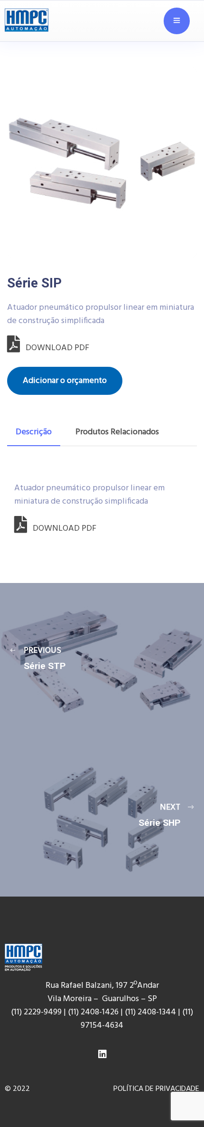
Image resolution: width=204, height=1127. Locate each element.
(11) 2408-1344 (151, 1012)
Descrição (34, 432)
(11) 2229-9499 (36, 1012)
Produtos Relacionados (117, 432)
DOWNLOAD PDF (54, 348)
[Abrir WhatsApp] (180, 1098)
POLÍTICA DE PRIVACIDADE (156, 1089)
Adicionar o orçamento (65, 381)
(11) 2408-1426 (93, 1012)
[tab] (33, 432)
